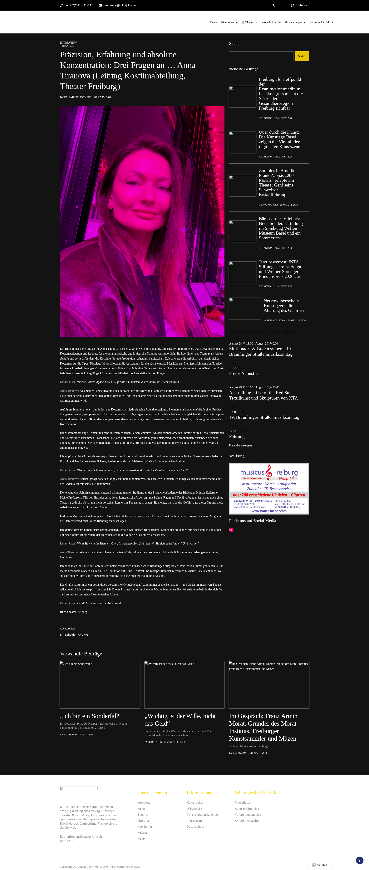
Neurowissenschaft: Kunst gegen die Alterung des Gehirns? (284, 305)
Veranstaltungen (293, 22)
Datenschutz (195, 826)
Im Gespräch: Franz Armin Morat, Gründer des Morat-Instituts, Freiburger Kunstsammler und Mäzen (263, 727)
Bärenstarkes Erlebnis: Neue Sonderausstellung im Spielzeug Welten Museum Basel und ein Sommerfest (281, 228)
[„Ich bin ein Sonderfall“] (100, 684)
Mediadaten (243, 802)
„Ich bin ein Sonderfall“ (90, 715)
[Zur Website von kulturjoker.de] (242, 96)
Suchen (235, 43)
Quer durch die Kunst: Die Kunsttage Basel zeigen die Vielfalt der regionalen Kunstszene (279, 139)
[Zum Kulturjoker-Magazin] (75, 22)
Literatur (143, 821)
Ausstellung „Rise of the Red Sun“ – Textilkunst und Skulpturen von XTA (263, 395)
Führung (237, 436)
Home (213, 22)
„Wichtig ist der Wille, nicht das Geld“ (180, 719)
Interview (68, 42)
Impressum (194, 821)
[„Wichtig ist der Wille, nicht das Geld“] (184, 684)
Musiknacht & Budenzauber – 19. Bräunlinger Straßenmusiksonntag (261, 351)
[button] (273, 5)
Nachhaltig (144, 826)
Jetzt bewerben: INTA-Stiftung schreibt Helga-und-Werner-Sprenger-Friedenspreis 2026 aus (281, 269)
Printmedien (227, 22)
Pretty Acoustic (243, 373)
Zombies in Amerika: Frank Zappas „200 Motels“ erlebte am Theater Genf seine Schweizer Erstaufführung (278, 182)
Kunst (141, 809)
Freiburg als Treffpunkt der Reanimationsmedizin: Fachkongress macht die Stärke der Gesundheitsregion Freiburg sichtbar (281, 94)
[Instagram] (231, 530)
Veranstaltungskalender (203, 815)
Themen (249, 22)
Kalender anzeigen (240, 445)
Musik (141, 839)
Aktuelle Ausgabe (271, 22)
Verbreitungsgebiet (248, 815)
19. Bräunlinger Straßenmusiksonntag (264, 417)
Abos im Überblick (247, 809)
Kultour (142, 832)
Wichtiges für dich (320, 22)
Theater (67, 45)
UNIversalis (194, 809)
